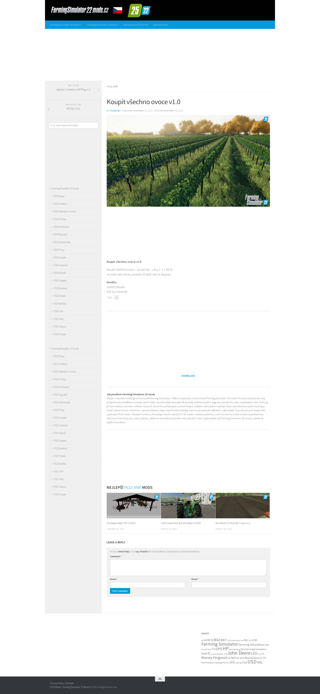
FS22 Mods (55, 687)
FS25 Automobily (62, 242)
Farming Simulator (219, 644)
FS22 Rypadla (60, 394)
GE (116, 297)
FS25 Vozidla (60, 257)
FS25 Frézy (59, 249)
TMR (237, 663)
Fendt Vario (206, 649)
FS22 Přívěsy (60, 379)
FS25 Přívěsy (60, 219)
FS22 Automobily (62, 402)
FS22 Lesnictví (61, 425)
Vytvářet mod (160, 24)
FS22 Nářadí (60, 433)
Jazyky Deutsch (217, 654)
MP (238, 658)
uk (240, 662)
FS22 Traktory (61, 364)
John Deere (239, 653)
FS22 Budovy (60, 448)
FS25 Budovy (60, 288)
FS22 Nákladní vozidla (65, 371)
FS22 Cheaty (60, 494)
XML (260, 662)
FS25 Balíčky (60, 303)
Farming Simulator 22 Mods (75, 687)
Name (114, 579)
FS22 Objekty (60, 440)
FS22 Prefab (60, 456)
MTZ (242, 657)
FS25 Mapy (59, 196)
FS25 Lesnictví (61, 265)
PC (264, 657)
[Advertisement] (160, 54)
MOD (233, 657)
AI (205, 640)
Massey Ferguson (214, 657)
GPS (219, 648)
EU (250, 640)
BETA (210, 640)
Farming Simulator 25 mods (65, 24)
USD (252, 662)
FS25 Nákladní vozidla (65, 211)
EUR (254, 640)
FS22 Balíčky (60, 463)
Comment (116, 556)
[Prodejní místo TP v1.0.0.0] (134, 505)
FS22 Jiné (112, 86)
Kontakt (70, 683)
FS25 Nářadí (60, 272)
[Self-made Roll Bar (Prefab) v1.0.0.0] (188, 505)
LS (262, 653)
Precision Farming (214, 662)
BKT (224, 640)
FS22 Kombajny (61, 387)
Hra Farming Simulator (253, 649)
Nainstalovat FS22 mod (136, 24)
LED (254, 653)
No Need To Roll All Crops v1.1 (233, 523)
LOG (259, 654)
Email (195, 579)
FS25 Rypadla (60, 234)
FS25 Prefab (60, 295)
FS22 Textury (60, 486)
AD (202, 640)
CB (228, 640)
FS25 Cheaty (60, 334)
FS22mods (115, 110)
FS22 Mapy (59, 356)
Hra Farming (234, 649)
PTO (227, 663)
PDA (203, 662)
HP (225, 648)
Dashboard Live (236, 640)
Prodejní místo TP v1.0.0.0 (121, 523)
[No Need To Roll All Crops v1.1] (243, 505)
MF (229, 658)
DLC (246, 640)
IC (209, 653)
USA (244, 662)
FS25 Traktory (61, 203)
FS (213, 649)
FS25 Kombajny (61, 226)
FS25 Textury (60, 326)
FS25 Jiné (58, 311)
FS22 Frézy (59, 410)
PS (223, 662)
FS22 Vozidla (60, 417)
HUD (204, 653)
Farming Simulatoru (251, 644)
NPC (261, 658)
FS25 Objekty (60, 280)
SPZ (232, 662)
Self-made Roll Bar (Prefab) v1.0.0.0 (180, 523)
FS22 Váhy (59, 479)
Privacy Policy (57, 683)
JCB (225, 654)
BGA (217, 640)
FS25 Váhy (59, 318)
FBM (267, 645)
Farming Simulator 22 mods (101, 24)
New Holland (252, 657)
